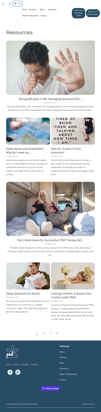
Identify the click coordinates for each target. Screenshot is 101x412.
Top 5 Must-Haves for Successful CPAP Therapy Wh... (50, 240)
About (62, 352)
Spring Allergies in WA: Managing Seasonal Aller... (50, 99)
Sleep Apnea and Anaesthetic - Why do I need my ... (25, 150)
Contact (63, 380)
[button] (9, 3)
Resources (64, 368)
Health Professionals (68, 374)
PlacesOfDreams (25, 404)
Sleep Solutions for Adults (23, 293)
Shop (62, 363)
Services (63, 357)
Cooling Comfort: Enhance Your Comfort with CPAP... (71, 295)
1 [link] (37, 333)
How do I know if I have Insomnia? (66, 150)
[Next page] (64, 333)
